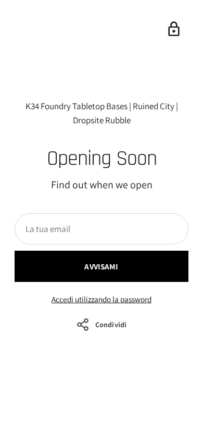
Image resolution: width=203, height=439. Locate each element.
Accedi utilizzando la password (101, 299)
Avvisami (101, 266)
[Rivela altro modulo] (174, 29)
